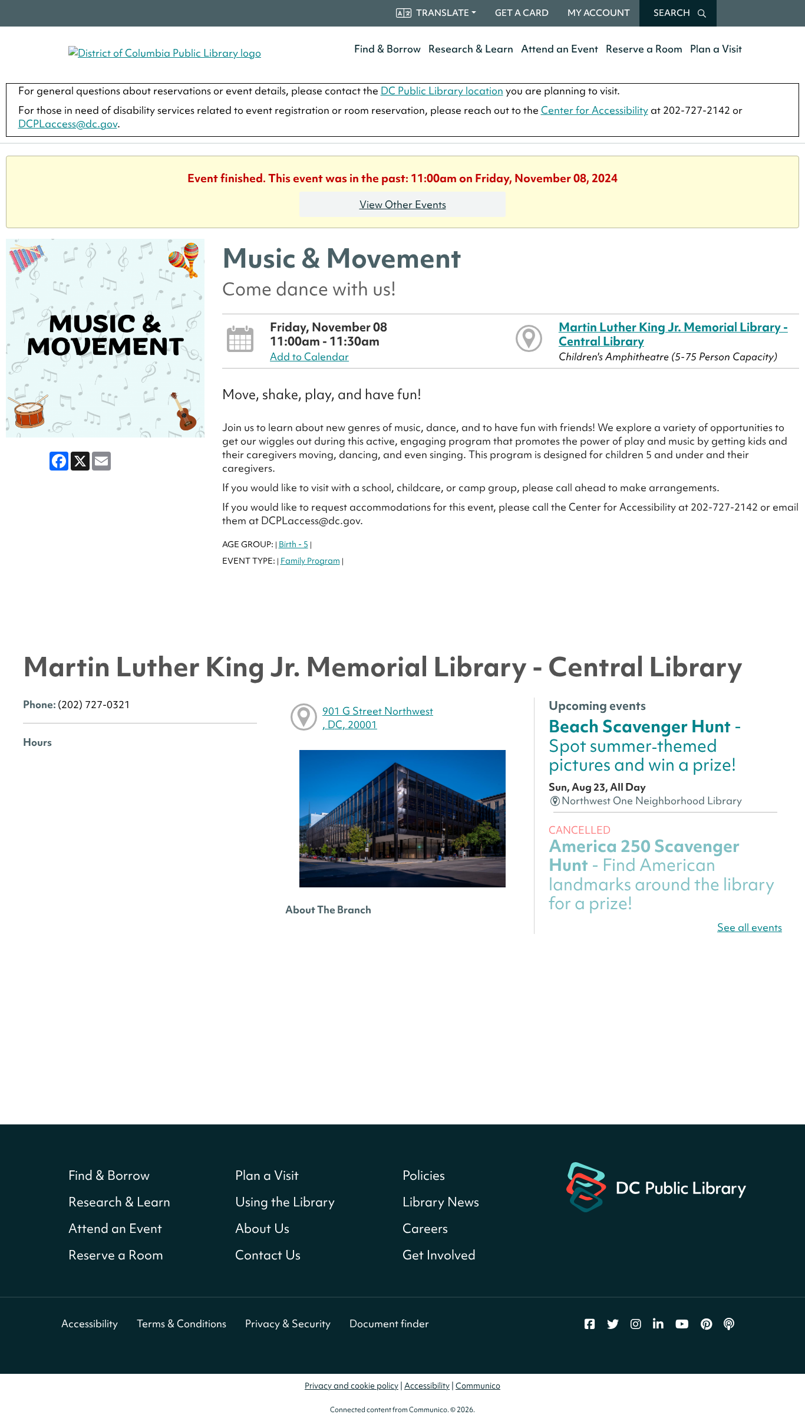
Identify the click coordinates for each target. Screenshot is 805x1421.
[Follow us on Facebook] (590, 1324)
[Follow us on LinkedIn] (658, 1324)
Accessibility (89, 1323)
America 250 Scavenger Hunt (661, 874)
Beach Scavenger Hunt (645, 745)
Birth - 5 (293, 544)
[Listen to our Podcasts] (729, 1324)
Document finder (389, 1323)
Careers (425, 1228)
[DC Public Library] (656, 1186)
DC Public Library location (442, 90)
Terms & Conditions (181, 1323)
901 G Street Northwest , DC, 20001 (377, 717)
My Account (599, 13)
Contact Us (268, 1255)
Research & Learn (470, 48)
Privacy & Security (288, 1323)
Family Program (310, 560)
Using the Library (285, 1202)
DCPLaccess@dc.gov (67, 123)
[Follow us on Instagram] (636, 1324)
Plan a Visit (716, 48)
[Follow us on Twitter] (613, 1324)
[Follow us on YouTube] (682, 1324)
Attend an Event (559, 48)
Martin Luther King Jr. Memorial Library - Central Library (673, 334)
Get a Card (522, 13)
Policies (423, 1175)
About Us (262, 1228)
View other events (402, 204)
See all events (749, 927)
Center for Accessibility (594, 110)
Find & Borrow (387, 48)
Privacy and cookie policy (351, 1386)
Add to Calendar (309, 356)
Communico (478, 1386)
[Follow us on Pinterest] (706, 1324)
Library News (440, 1202)
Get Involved (439, 1255)
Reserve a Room (644, 48)
